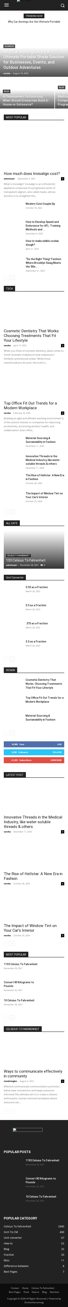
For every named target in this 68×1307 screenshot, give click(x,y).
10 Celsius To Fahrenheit (19, 1000)
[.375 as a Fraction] (13, 628)
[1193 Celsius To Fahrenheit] (54, 968)
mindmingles (10, 1081)
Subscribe (56, 760)
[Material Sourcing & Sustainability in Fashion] (13, 442)
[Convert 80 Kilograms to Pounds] (54, 987)
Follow (57, 752)
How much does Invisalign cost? (32, 173)
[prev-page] (6, 277)
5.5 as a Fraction (36, 641)
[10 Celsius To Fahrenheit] (54, 1005)
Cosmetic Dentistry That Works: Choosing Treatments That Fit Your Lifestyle (31, 336)
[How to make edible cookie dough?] (13, 245)
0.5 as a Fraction (36, 605)
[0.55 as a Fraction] (13, 591)
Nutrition (54, 1292)
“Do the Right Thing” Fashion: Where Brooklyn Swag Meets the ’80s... (44, 263)
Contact (15, 1288)
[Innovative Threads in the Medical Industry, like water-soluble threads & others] (13, 461)
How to (35, 1292)
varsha (7, 345)
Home (25, 1288)
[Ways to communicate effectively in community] (34, 1052)
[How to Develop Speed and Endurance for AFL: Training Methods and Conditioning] (13, 226)
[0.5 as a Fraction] (13, 610)
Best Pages (15, 1292)
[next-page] (12, 277)
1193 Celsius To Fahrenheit (20, 964)
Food (26, 1292)
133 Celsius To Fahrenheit (26, 560)
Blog (6, 91)
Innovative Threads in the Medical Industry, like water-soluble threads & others (43, 460)
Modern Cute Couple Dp (40, 203)
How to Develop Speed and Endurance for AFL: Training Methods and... (43, 225)
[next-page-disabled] (12, 1111)
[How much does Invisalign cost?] (34, 147)
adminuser (9, 178)
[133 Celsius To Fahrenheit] (34, 550)
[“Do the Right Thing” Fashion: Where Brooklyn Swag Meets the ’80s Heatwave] (13, 263)
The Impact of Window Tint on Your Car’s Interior (30, 928)
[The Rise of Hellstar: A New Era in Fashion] (13, 480)
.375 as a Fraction (37, 623)
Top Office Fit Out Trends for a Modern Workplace (30, 405)
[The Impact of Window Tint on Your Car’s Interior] (13, 498)
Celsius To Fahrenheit (18, 556)
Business (9, 46)
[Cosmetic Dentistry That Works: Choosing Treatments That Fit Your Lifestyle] (34, 311)
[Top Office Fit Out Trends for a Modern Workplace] (34, 383)
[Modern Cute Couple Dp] (13, 208)
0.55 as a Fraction (37, 587)
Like (59, 744)
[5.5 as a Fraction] (13, 646)
